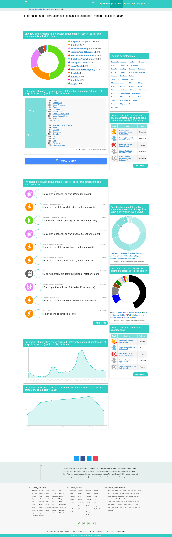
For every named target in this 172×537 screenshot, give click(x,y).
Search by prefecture (38, 488)
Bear (139, 507)
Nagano (125, 79)
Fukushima (134, 65)
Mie (130, 83)
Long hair (121, 493)
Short (109, 490)
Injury (73, 66)
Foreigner (57, 143)
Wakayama (115, 90)
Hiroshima (115, 93)
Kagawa (114, 97)
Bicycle (56, 134)
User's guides (77, 531)
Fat (129, 490)
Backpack (57, 132)
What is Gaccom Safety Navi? (58, 531)
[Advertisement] (65, 25)
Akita (113, 65)
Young (114, 258)
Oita (113, 104)
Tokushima (135, 93)
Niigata (142, 72)
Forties (139, 253)
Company (100, 531)
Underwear (119, 504)
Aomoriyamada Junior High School (127, 348)
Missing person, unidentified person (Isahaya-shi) (126, 132)
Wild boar (110, 510)
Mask (55, 127)
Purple (126, 318)
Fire (72, 69)
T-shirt (121, 499)
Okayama (143, 90)
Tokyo (122, 72)
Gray (132, 312)
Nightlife (74, 80)
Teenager (115, 253)
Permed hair (128, 493)
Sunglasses (121, 496)
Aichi (122, 83)
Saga (113, 100)
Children (74, 45)
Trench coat (127, 499)
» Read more (100, 323)
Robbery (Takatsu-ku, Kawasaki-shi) (126, 145)
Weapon (83, 55)
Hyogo (132, 86)
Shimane (133, 90)
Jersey (130, 501)
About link (110, 531)
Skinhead (136, 493)
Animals (74, 76)
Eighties (138, 256)
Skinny (116, 490)
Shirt (55, 118)
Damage (74, 62)
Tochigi (123, 69)
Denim (109, 501)
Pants (55, 107)
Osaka (122, 86)
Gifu (132, 79)
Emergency (89, 69)
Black (113, 312)
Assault (74, 55)
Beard (109, 496)
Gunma (132, 69)
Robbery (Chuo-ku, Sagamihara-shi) (125, 151)
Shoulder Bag (59, 145)
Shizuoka (115, 83)
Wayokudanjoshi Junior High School (127, 367)
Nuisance (90, 52)
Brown (138, 312)
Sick (72, 73)
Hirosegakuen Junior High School (126, 361)
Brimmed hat (129, 496)
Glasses (56, 130)
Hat (54, 139)
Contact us (121, 531)
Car (54, 136)
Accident (83, 62)
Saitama (141, 69)
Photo (91, 48)
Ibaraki (114, 69)
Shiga (140, 83)
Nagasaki (124, 100)
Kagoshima (133, 104)
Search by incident (75, 488)
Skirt (113, 501)
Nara (140, 86)
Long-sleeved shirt (113, 499)
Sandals (118, 501)
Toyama (114, 76)
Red (129, 315)
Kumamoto (133, 100)
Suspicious (76, 41)
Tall (112, 490)
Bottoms (56, 109)
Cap (54, 141)
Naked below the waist (125, 507)
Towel (138, 496)
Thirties (132, 253)
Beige (114, 315)
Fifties (114, 256)
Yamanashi (115, 79)
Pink (119, 318)
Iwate (132, 62)
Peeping (84, 48)
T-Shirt (55, 100)
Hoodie (56, 120)
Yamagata (124, 65)
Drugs (73, 83)
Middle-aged (123, 258)
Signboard (97, 509)
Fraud (82, 52)
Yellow (135, 315)
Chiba (113, 72)
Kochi (131, 97)
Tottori (124, 90)
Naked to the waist (113, 507)
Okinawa (114, 107)
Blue (126, 312)
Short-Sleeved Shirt (61, 114)
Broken (80, 512)
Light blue (121, 315)
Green (145, 312)
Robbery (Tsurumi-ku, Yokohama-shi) (126, 139)
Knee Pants (57, 112)
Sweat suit (136, 501)
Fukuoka (141, 97)
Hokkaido (115, 62)
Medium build (123, 490)
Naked (136, 504)
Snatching (75, 59)
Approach (87, 41)
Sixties (120, 256)
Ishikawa (123, 76)
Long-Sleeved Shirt (60, 116)
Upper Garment (59, 105)
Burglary (91, 59)
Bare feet (124, 501)
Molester (74, 48)
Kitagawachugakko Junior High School (126, 354)
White (120, 312)
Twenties (124, 253)
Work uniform (111, 504)
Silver (114, 318)
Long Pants (57, 103)
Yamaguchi (125, 93)
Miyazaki (123, 104)
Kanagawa (133, 72)
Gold (142, 315)
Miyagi (141, 62)
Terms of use (89, 531)
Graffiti (71, 512)
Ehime (122, 97)
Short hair (115, 493)
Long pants (135, 499)
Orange (133, 318)
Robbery (91, 55)
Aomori (123, 62)
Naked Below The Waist (62, 125)
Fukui (131, 76)
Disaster (79, 69)
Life (77, 73)
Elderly (132, 258)
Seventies (129, 256)
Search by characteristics (115, 488)
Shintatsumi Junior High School (126, 341)
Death (80, 66)
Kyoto (113, 86)
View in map (68, 161)
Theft (83, 59)
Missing (74, 52)
